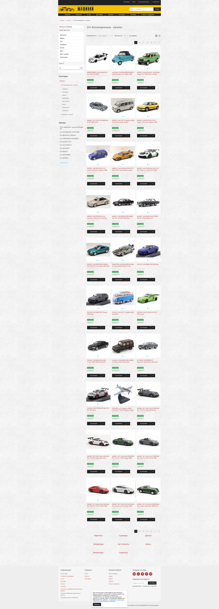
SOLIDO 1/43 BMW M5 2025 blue (148, 264)
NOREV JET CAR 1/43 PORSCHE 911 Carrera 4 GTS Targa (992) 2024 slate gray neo (148, 458)
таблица (156, 35)
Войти (134, 1)
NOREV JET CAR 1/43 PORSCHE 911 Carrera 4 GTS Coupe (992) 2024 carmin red (98, 506)
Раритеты (65, 89)
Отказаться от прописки (149, 586)
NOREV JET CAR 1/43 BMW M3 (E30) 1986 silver (97, 121)
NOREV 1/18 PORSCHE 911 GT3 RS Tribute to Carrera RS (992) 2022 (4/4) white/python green (148, 170)
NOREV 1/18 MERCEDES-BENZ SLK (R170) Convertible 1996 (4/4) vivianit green (98, 266)
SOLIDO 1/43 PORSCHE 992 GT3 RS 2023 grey (98, 409)
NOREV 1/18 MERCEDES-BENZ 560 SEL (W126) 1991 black (122, 217)
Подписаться (137, 586)
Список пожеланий (114, 584)
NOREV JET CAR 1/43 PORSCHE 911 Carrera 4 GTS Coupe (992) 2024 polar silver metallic (123, 506)
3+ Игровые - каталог (67, 114)
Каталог (67, 14)
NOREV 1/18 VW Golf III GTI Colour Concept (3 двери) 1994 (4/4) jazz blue (97, 170)
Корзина (111, 581)
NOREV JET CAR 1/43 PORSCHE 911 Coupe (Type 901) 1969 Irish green (148, 506)
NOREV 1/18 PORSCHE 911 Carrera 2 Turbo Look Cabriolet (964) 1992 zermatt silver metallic (98, 218)
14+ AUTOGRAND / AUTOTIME (69, 132)
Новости (79, 14)
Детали (64, 95)
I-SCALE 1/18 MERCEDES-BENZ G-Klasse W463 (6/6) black (123, 361)
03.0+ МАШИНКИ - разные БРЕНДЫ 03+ (71, 128)
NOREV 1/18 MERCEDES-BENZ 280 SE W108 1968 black (147, 217)
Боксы (64, 104)
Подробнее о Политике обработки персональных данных (108, 600)
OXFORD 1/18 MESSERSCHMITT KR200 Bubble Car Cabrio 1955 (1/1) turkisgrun (123, 74)
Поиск (157, 9)
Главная (61, 20)
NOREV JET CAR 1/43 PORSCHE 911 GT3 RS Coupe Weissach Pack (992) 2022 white (98, 458)
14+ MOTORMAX (65, 155)
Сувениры (65, 92)
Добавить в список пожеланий (103, 87)
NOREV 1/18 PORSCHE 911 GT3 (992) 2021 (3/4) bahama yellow (123, 169)
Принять (97, 604)
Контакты (122, 14)
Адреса (111, 578)
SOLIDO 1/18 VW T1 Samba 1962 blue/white (123, 313)
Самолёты (65, 110)
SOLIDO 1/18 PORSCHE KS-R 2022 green (147, 313)
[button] (147, 68)
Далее (155, 42)
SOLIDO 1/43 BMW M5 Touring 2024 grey (97, 313)
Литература (65, 98)
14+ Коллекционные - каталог (69, 85)
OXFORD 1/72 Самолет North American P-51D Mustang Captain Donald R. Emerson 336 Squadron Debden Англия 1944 (123, 411)
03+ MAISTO (64, 151)
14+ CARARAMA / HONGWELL (69, 138)
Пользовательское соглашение (69, 597)
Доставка (99, 14)
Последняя (158, 42)
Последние (88, 578)
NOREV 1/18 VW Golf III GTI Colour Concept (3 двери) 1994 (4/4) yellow (147, 122)
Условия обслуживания (67, 576)
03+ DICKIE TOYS (65, 142)
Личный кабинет (113, 573)
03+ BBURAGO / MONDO (68, 135)
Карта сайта (64, 573)
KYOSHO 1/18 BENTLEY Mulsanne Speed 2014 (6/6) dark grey (147, 362)
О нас (89, 14)
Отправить (152, 583)
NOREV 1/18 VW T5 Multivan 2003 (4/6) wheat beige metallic (123, 121)
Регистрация (127, 1)
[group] (148, 58)
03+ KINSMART (65, 148)
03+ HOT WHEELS (66, 145)
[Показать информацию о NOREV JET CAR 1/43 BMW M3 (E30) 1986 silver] (98, 106)
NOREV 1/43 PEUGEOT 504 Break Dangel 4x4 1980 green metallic (148, 73)
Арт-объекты (66, 101)
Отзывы (133, 14)
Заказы (111, 576)
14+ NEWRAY (64, 158)
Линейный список (159, 35)
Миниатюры (65, 107)
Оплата (110, 14)
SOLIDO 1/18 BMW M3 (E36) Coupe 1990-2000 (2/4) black (96, 361)
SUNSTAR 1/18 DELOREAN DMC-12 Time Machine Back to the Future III (123, 266)
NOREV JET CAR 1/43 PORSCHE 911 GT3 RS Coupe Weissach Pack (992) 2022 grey (148, 410)
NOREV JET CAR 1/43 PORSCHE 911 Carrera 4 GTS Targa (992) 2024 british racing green (123, 458)
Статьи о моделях (147, 14)
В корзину (94, 88)
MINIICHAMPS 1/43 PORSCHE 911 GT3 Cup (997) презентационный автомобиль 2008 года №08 (97, 75)
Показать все (64, 162)
